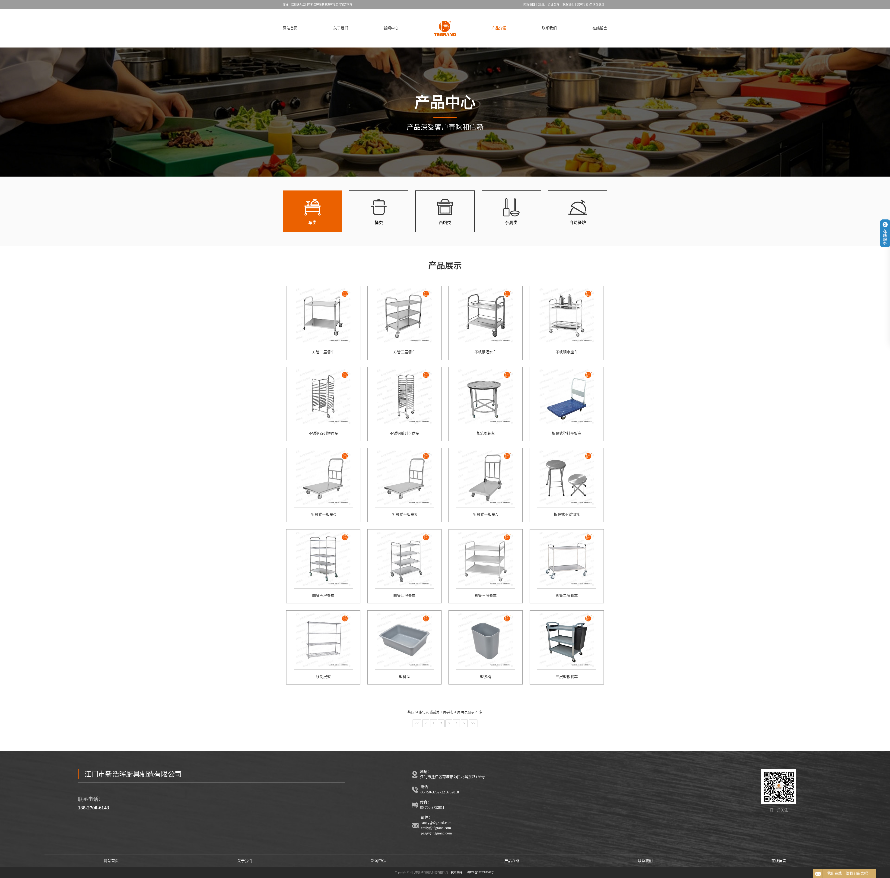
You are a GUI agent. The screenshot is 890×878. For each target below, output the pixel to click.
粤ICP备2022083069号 (480, 872)
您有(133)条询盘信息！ (592, 4)
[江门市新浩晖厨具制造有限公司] (445, 28)
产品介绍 (499, 28)
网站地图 (529, 4)
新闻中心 (391, 28)
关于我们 (340, 28)
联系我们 (568, 4)
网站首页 (290, 28)
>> (473, 723)
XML (541, 4)
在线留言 (599, 28)
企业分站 (553, 4)
